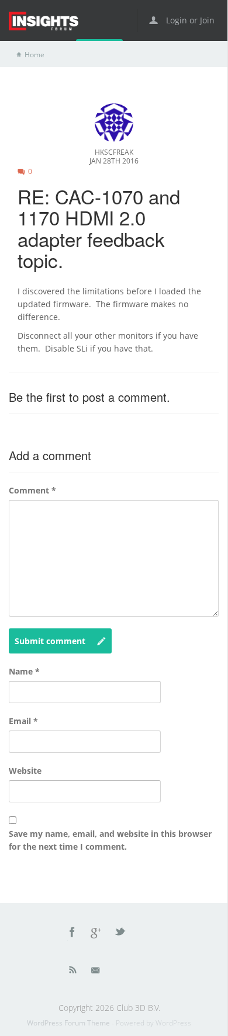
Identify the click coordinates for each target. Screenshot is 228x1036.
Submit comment (50, 640)
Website (25, 770)
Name (24, 671)
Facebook (72, 934)
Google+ (96, 934)
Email (23, 720)
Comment (32, 490)
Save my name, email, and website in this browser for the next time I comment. (110, 840)
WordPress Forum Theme (69, 1023)
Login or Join (189, 20)
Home (34, 55)
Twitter (121, 934)
